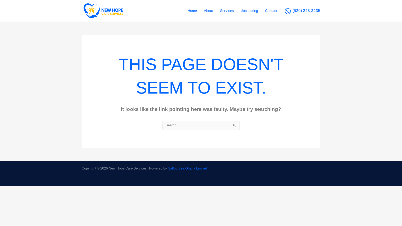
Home (192, 11)
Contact (271, 11)
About (208, 11)
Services (227, 11)
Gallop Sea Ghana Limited (187, 168)
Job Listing (249, 11)
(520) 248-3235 (306, 10)
